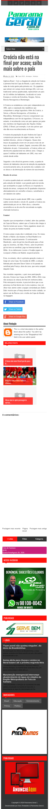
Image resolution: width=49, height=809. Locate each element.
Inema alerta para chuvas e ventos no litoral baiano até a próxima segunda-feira (23, 661)
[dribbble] (33, 3)
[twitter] (16, 3)
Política (18, 706)
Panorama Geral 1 (37, 806)
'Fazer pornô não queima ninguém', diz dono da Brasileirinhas (22, 647)
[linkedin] (39, 3)
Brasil (6, 701)
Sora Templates (23, 806)
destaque (29, 76)
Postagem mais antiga (38, 529)
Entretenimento (33, 701)
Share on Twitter (15, 309)
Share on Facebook (16, 302)
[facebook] (10, 3)
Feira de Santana (8, 548)
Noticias (35, 76)
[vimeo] (21, 3)
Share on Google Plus (17, 317)
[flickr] (27, 3)
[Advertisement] (24, 500)
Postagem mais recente (11, 529)
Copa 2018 (21, 76)
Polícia (7, 706)
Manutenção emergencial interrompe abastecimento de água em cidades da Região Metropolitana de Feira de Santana (22, 678)
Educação (18, 701)
